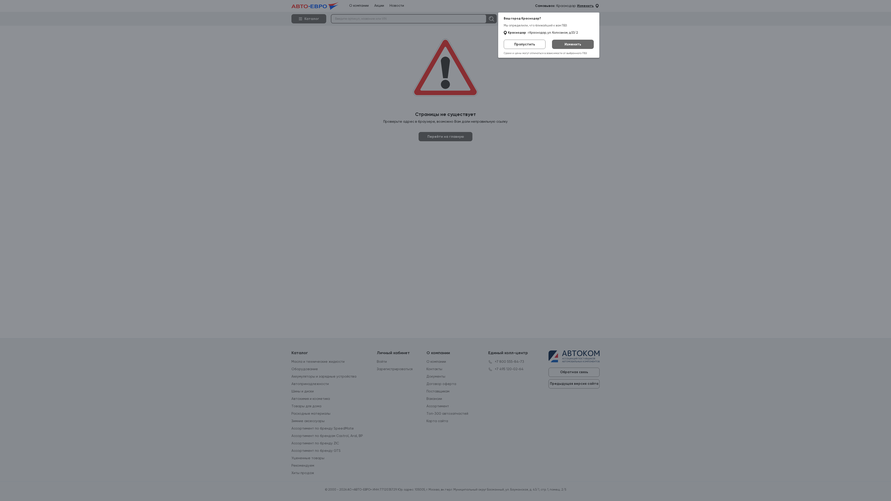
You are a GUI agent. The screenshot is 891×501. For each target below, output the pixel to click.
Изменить (573, 44)
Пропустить (524, 44)
